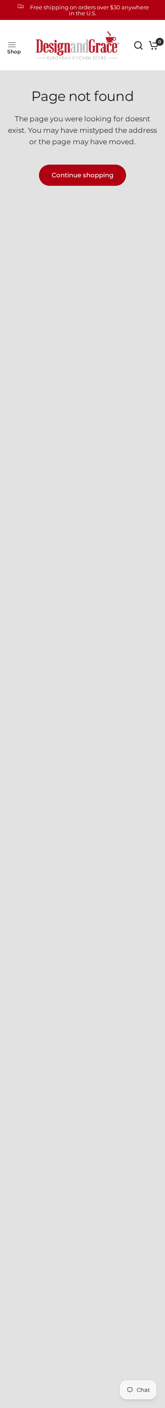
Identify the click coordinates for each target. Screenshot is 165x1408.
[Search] (138, 45)
